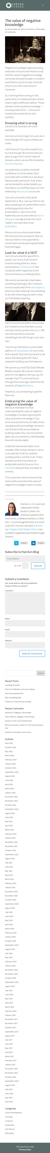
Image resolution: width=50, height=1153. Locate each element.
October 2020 (10, 900)
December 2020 (11, 891)
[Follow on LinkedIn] (33, 543)
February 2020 (10, 933)
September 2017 (11, 1031)
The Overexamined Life (14, 693)
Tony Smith (9, 716)
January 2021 (10, 887)
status (37, 330)
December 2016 (11, 1068)
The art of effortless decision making (19, 689)
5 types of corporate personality (18, 701)
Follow (23, 543)
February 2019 (10, 961)
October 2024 (10, 747)
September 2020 (11, 904)
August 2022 (10, 813)
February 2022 (10, 834)
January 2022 (10, 838)
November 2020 (11, 895)
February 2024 (10, 759)
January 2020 (10, 937)
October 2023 (10, 768)
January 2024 (10, 764)
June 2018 (9, 994)
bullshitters (11, 226)
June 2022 (9, 817)
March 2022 (9, 830)
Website (8, 640)
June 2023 (9, 780)
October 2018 (10, 978)
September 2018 (11, 982)
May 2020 (8, 920)
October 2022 (10, 805)
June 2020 (9, 916)
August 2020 (10, 908)
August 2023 (10, 776)
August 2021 (10, 858)
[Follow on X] (16, 543)
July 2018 (8, 990)
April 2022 (9, 825)
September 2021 (11, 854)
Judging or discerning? (22, 712)
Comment (9, 590)
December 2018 (11, 970)
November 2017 (11, 1023)
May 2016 (8, 1097)
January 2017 (10, 1064)
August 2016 (10, 1085)
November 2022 (11, 801)
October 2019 (10, 941)
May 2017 (8, 1048)
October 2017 (10, 1027)
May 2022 (8, 821)
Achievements (27, 266)
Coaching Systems (12, 685)
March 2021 (9, 879)
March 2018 (9, 1007)
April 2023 (9, 784)
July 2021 (8, 862)
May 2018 (8, 998)
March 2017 (9, 1056)
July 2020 (8, 912)
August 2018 (10, 986)
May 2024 (8, 751)
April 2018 (9, 1003)
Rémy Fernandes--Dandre (15, 725)
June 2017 (9, 1044)
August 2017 (10, 1036)
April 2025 (9, 743)
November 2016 (11, 1073)
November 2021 (11, 846)
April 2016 (9, 1101)
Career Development (13, 1112)
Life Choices (30, 29)
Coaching (8, 1117)
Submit (38, 565)
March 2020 (9, 928)
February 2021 (10, 883)
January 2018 (10, 1015)
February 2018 (10, 1011)
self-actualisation (21, 350)
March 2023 (9, 788)
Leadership (9, 1125)
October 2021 (10, 850)
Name (8, 618)
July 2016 (8, 1089)
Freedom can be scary (22, 732)
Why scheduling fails (13, 697)
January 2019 (10, 965)
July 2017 (8, 1040)
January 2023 (10, 792)
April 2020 (9, 924)
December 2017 (11, 1019)
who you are (22, 191)
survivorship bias (13, 163)
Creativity (9, 1121)
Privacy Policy (25, 1149)
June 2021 (9, 867)
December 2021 (11, 842)
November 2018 (11, 974)
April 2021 (9, 875)
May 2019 (8, 957)
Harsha (10, 29)
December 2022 (11, 796)
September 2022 (11, 809)
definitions (27, 385)
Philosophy (40, 29)
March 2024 (9, 755)
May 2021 (8, 871)
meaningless (37, 287)
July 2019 (8, 953)
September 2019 (11, 945)
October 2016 (10, 1077)
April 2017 (9, 1052)
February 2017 (10, 1060)
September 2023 (11, 772)
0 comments (11, 32)
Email (7, 629)
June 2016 (9, 1093)
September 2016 (11, 1081)
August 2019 (10, 949)
